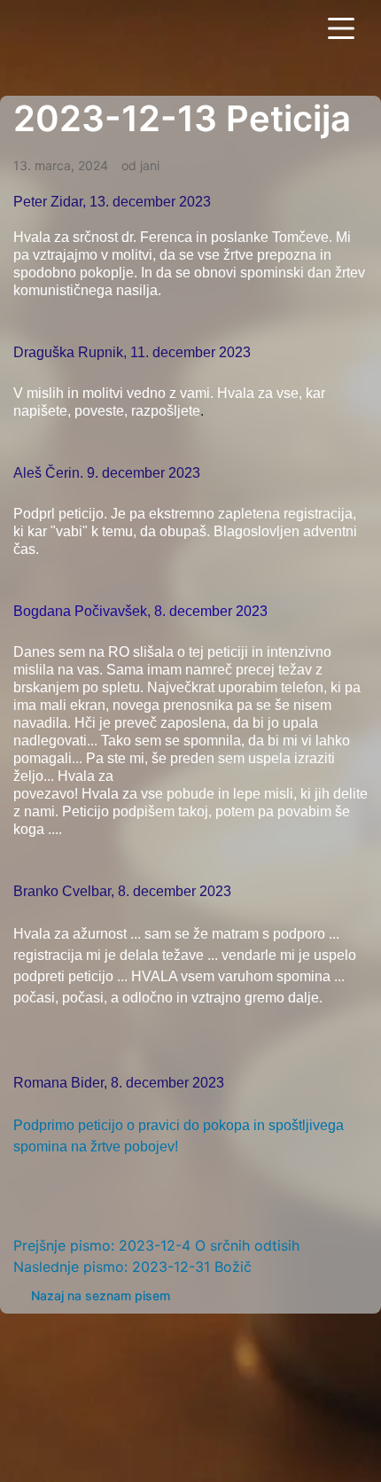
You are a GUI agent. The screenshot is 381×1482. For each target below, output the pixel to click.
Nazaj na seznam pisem (100, 1295)
